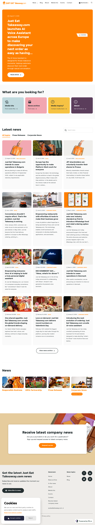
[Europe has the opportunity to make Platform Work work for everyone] (47, 148)
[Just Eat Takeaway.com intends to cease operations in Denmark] (78, 256)
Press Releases (21, 158)
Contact (69, 3)
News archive (52, 480)
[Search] (66, 130)
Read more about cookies (13, 512)
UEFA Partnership (33, 390)
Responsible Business (12, 390)
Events (62, 3)
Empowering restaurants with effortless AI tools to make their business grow (47, 216)
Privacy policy (46, 516)
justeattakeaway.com (55, 508)
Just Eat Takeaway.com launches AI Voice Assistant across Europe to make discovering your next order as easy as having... (20, 37)
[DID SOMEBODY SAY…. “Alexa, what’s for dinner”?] (47, 256)
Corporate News (51, 210)
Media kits (54, 3)
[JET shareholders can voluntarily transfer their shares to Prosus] (78, 148)
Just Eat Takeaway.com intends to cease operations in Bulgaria (15, 164)
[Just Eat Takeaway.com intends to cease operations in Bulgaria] (16, 148)
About (47, 3)
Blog (41, 3)
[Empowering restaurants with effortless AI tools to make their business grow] (47, 200)
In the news (52, 483)
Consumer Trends (77, 394)
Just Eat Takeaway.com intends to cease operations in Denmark (76, 273)
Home (50, 476)
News (34, 3)
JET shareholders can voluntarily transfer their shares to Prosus (77, 164)
